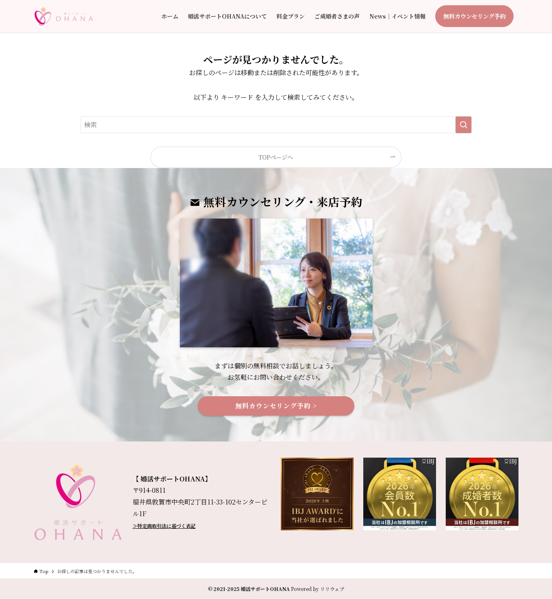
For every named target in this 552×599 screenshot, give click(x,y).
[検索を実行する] (463, 124)
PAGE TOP (532, 573)
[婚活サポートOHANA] (64, 16)
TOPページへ (276, 157)
